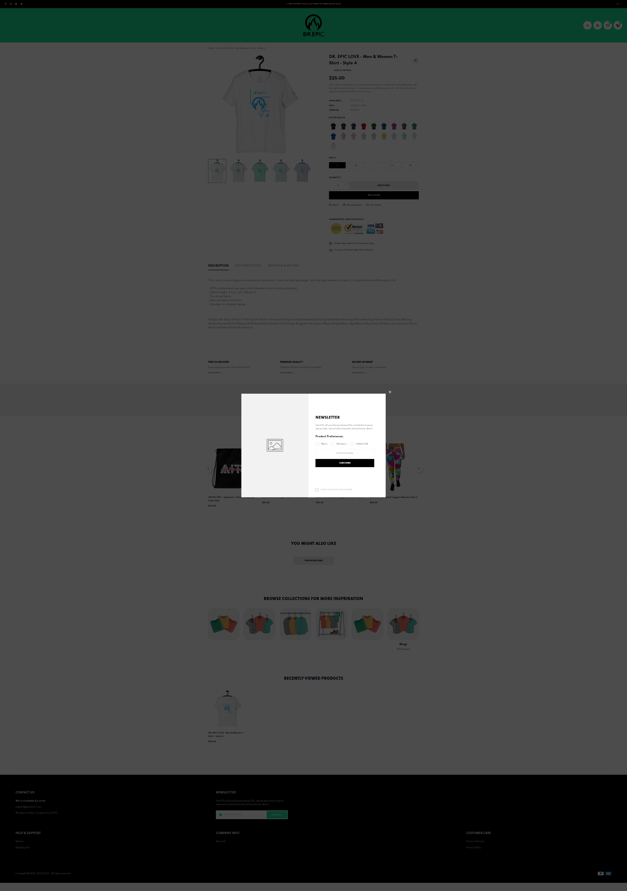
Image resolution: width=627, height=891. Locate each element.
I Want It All (362, 444)
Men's (324, 444)
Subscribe (345, 463)
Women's (341, 444)
